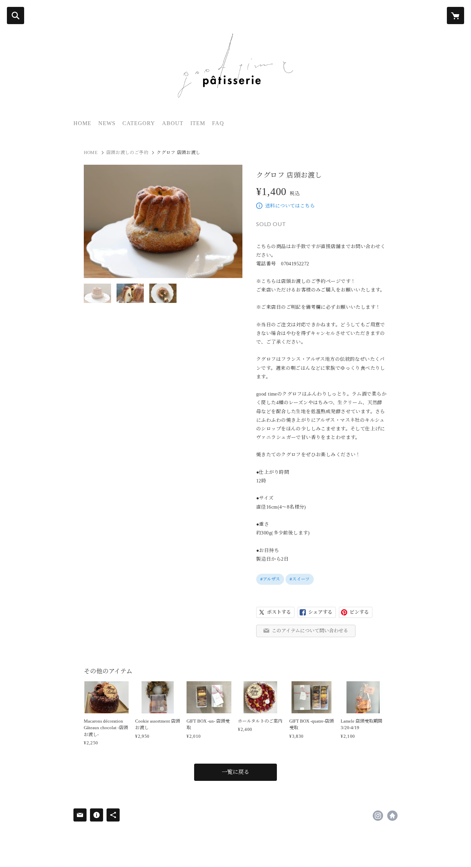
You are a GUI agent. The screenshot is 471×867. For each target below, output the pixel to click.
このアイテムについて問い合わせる (310, 630)
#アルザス (270, 579)
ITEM (197, 123)
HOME (82, 123)
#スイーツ (300, 579)
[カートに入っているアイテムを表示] (455, 15)
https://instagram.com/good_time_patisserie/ (378, 815)
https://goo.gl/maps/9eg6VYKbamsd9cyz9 (392, 815)
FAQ (218, 123)
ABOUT (172, 123)
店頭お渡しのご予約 (127, 152)
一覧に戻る (235, 772)
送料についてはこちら (290, 205)
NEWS (107, 123)
